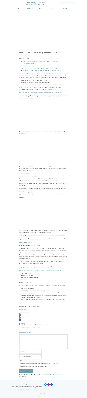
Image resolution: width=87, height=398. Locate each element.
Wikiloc (30, 282)
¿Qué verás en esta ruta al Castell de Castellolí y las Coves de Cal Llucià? (40, 61)
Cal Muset (27, 65)
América (29, 8)
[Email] (43, 318)
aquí (38, 306)
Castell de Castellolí (29, 63)
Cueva (32, 324)
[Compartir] (43, 320)
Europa (41, 8)
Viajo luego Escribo (36, 2)
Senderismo (66, 8)
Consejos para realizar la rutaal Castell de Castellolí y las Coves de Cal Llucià (41, 70)
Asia (18, 8)
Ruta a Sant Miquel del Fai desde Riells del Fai (30, 327)
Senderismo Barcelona (43, 324)
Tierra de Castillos (40, 77)
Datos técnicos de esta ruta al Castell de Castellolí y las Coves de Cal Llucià (41, 68)
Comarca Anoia (27, 324)
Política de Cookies (43, 393)
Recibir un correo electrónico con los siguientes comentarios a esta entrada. (39, 363)
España (53, 8)
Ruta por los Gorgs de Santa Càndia (28, 326)
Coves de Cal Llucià (29, 66)
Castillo (22, 324)
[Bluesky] (43, 316)
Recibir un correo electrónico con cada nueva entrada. (33, 366)
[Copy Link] (43, 314)
